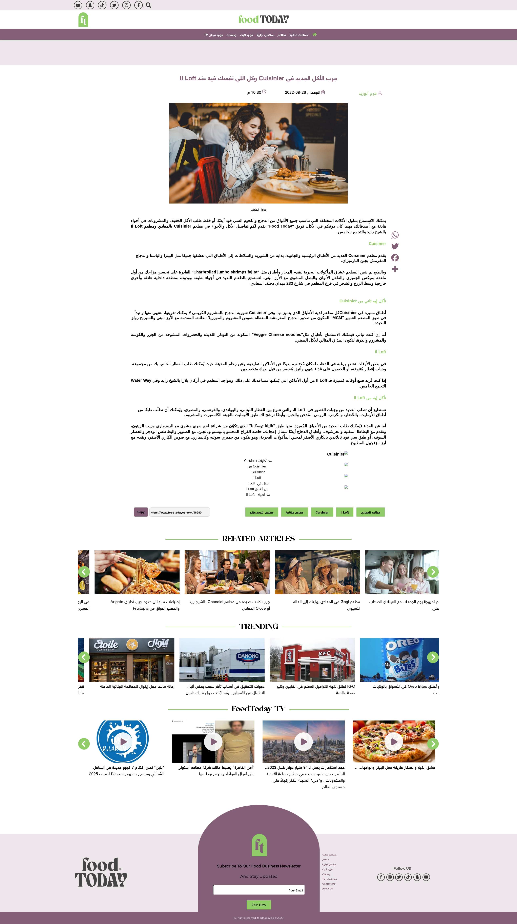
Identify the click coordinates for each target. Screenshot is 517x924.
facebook (138, 5)
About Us (327, 888)
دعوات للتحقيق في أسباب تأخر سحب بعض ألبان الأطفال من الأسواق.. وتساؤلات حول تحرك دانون (307, 688)
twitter (114, 5)
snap (90, 5)
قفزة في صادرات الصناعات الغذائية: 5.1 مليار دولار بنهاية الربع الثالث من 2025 (125, 688)
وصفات (231, 34)
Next (84, 572)
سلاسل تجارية (265, 34)
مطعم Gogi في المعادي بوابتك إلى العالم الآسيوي (403, 604)
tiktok (102, 5)
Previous (433, 572)
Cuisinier (322, 512)
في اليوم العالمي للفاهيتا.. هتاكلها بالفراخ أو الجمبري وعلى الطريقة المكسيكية (130, 604)
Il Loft (345, 512)
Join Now (259, 905)
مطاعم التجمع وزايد (262, 512)
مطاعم (281, 34)
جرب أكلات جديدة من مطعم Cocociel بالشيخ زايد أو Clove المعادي (306, 604)
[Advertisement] (258, 52)
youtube (78, 5)
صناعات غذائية (299, 34)
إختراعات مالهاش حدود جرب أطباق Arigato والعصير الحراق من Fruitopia (221, 604)
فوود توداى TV (213, 34)
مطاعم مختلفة (295, 512)
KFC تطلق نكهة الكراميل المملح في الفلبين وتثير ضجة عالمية (397, 688)
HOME (314, 34)
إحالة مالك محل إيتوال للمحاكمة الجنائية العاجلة (219, 685)
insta (126, 5)
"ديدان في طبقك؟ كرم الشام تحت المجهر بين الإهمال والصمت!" (127, 769)
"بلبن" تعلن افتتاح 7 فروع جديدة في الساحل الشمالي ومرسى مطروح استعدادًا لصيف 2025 (216, 769)
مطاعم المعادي (370, 512)
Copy (141, 512)
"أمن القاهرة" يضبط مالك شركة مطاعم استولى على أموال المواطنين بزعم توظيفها (306, 769)
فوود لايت (246, 34)
